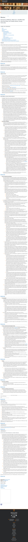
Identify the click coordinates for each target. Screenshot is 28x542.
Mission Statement (4, 29)
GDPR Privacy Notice (14, 539)
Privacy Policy (14, 538)
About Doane (14, 529)
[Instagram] (14, 515)
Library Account (3, 484)
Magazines (2, 487)
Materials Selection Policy (5, 31)
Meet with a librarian (7, 479)
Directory (14, 531)
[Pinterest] (13, 517)
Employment (14, 532)
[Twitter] (11, 515)
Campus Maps (14, 530)
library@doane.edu (5, 480)
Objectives (3, 30)
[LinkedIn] (16, 515)
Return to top (3, 63)
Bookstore (14, 535)
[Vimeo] (16, 517)
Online (14, 527)
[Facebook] (13, 515)
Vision (2, 28)
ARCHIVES (25, 161)
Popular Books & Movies (4, 486)
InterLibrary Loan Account (4, 485)
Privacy (8, 88)
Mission (14, 12)
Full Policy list (14, 540)
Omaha (14, 526)
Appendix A (14, 87)
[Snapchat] (11, 517)
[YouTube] (14, 517)
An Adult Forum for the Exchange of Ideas (15, 85)
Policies (14, 13)
